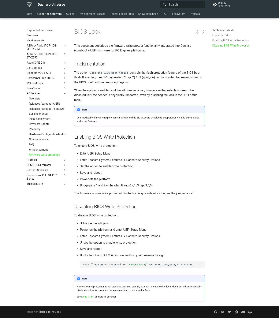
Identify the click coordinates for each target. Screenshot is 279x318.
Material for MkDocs (50, 311)
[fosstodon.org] (223, 312)
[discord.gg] (243, 312)
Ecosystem (178, 13)
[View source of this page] (196, 31)
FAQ (165, 13)
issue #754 (87, 296)
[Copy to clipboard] (201, 264)
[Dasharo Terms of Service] (250, 312)
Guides (70, 13)
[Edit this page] (202, 31)
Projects (195, 13)
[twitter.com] (229, 312)
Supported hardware (49, 13)
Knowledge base (148, 13)
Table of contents (223, 30)
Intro (29, 13)
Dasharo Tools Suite (122, 13)
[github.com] (216, 312)
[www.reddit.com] (236, 312)
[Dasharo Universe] (29, 4)
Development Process (92, 13)
